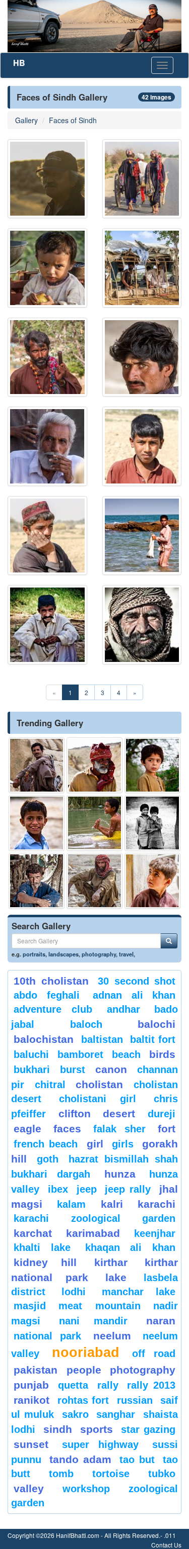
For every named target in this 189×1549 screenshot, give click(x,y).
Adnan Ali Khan (134, 995)
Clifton (74, 1113)
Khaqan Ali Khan (130, 1247)
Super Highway (100, 1444)
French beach (46, 1143)
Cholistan (99, 1084)
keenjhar (154, 1233)
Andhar (123, 1009)
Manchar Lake (138, 1291)
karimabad (93, 1233)
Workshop (86, 1488)
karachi (156, 1204)
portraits (34, 954)
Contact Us (166, 1544)
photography (99, 954)
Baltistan (102, 1039)
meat (70, 1305)
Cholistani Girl (97, 1098)
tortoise (111, 1473)
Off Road (153, 1353)
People (84, 1370)
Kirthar (111, 1262)
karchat (33, 1233)
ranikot (31, 1400)
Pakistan (35, 1370)
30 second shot (136, 981)
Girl (95, 1143)
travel (126, 954)
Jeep (87, 1189)
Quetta (73, 1385)
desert (119, 1113)
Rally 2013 (151, 1385)
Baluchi (31, 1054)
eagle (27, 1128)
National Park (47, 1335)
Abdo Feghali (47, 995)
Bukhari (32, 1069)
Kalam (71, 1204)
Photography (142, 1370)
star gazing (148, 1429)
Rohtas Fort (83, 1400)
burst (72, 1069)
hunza (120, 1174)
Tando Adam (80, 1459)
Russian (135, 1400)
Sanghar (115, 1414)
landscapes (63, 954)
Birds (162, 1054)
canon (111, 1069)
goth (47, 1159)
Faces (67, 1128)
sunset (31, 1444)
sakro (75, 1414)
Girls (123, 1143)
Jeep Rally (128, 1189)
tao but (136, 1459)
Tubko (161, 1473)
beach (126, 1054)
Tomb (61, 1473)
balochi (156, 1024)
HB (19, 62)
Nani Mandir (93, 1320)
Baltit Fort (152, 1039)
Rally (107, 1385)
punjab (31, 1385)
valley (29, 1488)
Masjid (30, 1305)
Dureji (161, 1113)
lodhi (73, 1291)
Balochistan (44, 1039)
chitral (50, 1084)
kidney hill (45, 1262)
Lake (116, 1277)
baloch (86, 1024)
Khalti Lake (42, 1247)
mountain (118, 1305)
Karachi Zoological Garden (94, 1218)
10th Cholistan (51, 981)
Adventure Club (53, 1009)
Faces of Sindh (73, 120)
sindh (57, 1429)
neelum (112, 1335)
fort (166, 1128)
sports (96, 1429)
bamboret (80, 1054)
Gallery (26, 120)
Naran (160, 1320)
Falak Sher (119, 1128)
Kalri (112, 1204)
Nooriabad (85, 1352)
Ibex (58, 1189)
